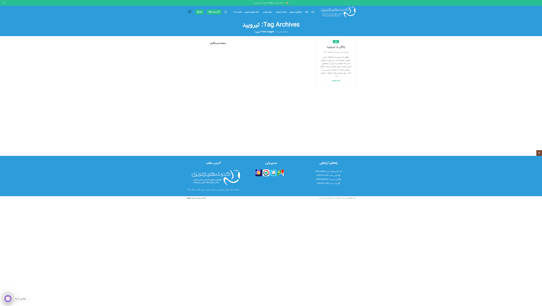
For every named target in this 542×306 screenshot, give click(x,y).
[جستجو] (226, 12)
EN (201, 12)
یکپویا (196, 197)
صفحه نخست (282, 31)
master (330, 52)
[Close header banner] (3, 3)
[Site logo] (338, 12)
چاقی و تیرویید (336, 46)
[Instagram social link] (189, 12)
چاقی (336, 41)
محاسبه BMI (213, 12)
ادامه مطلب (336, 80)
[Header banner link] (271, 3)
